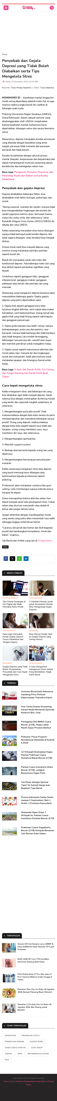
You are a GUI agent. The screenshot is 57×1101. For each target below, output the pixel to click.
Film (7, 1060)
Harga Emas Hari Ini (15, 1047)
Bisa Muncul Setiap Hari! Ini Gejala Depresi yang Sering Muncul (40, 637)
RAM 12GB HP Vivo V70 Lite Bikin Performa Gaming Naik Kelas (33, 960)
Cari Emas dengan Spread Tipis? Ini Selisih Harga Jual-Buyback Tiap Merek (36, 785)
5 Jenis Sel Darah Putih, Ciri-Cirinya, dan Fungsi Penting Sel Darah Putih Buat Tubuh (28, 373)
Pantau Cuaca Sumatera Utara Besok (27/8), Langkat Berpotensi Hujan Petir (37, 770)
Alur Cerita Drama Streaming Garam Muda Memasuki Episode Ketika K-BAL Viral (38, 709)
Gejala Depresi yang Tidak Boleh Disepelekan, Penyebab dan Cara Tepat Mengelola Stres (15, 670)
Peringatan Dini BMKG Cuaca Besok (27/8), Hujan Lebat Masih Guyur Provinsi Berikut (36, 724)
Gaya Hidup (37, 1047)
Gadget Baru (36, 1041)
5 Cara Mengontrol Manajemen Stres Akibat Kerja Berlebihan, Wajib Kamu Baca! (41, 670)
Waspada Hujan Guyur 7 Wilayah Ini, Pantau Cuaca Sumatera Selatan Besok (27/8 (37, 815)
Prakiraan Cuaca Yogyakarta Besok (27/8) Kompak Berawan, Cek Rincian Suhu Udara (38, 830)
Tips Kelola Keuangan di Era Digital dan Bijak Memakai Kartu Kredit (14, 604)
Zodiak (8, 1054)
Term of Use (8, 1081)
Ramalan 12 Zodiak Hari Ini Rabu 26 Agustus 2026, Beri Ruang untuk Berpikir (34, 1007)
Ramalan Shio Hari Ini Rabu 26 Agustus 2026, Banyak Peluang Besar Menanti (36, 990)
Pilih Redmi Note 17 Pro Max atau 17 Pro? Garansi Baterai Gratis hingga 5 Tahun (35, 977)
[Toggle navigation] (6, 7)
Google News (45, 540)
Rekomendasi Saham (38, 1054)
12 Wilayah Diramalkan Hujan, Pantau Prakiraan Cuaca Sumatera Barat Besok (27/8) (37, 754)
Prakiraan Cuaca (30, 1035)
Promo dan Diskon (14, 1041)
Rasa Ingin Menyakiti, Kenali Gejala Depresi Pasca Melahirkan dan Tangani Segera (13, 638)
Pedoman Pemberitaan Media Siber (31, 1081)
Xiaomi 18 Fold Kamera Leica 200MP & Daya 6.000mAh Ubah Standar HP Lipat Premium (36, 947)
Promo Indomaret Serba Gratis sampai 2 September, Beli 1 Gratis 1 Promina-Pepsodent (37, 800)
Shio (20, 1054)
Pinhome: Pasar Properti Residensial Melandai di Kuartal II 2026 (38, 739)
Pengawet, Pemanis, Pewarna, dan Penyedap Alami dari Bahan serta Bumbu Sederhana (27, 176)
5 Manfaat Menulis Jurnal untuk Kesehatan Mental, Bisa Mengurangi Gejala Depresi (41, 605)
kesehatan (10, 1035)
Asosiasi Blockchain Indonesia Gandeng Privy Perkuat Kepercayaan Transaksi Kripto (37, 694)
